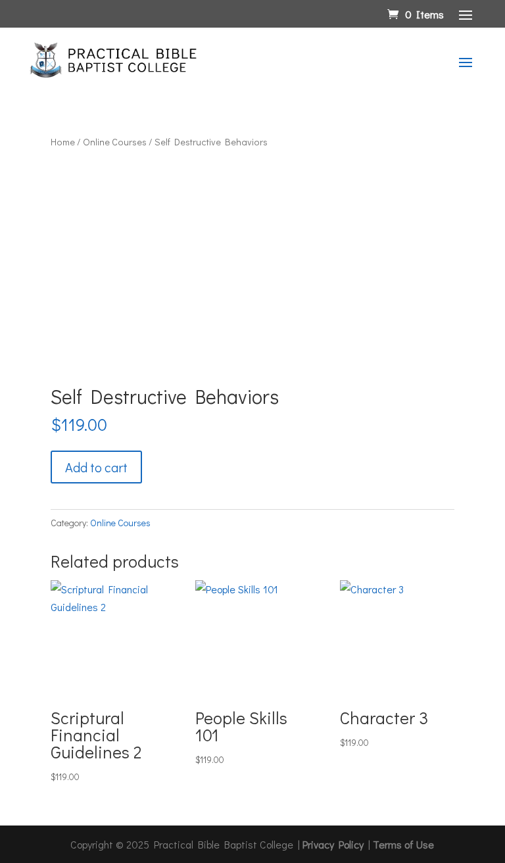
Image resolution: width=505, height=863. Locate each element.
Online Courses (115, 142)
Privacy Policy (333, 844)
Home (63, 142)
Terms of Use (403, 844)
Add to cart (96, 467)
